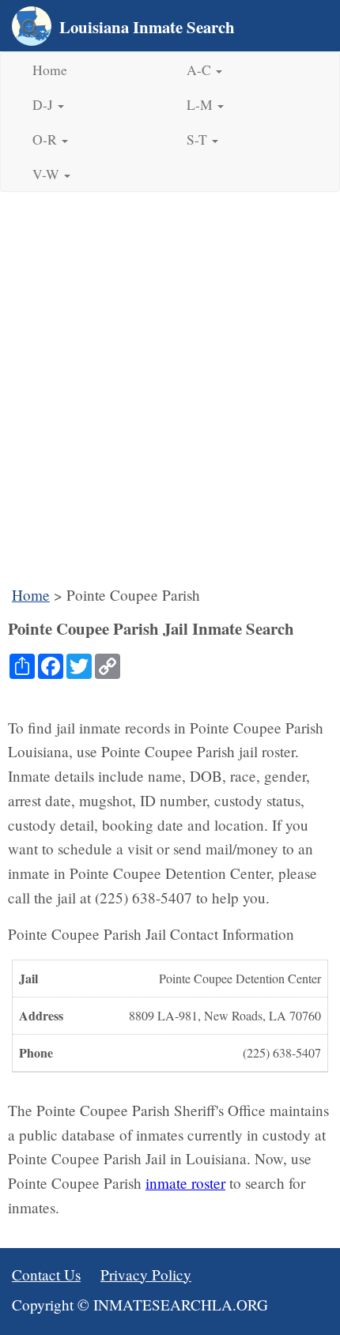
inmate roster (185, 1183)
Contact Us (46, 1274)
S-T (198, 139)
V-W (47, 173)
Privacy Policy (145, 1274)
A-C (200, 69)
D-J (44, 104)
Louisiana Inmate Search (147, 27)
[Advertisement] (170, 394)
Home (49, 69)
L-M (201, 104)
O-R (46, 139)
